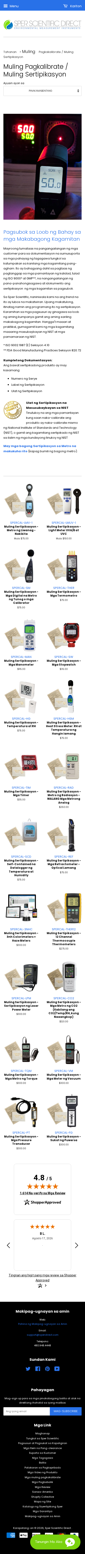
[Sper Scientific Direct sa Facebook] (37, 1370)
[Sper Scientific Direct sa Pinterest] (47, 1370)
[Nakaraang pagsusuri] (8, 1246)
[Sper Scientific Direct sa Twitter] (28, 1370)
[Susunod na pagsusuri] (77, 1246)
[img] (42, 1186)
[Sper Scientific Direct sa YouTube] (57, 1370)
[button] (55, 1542)
